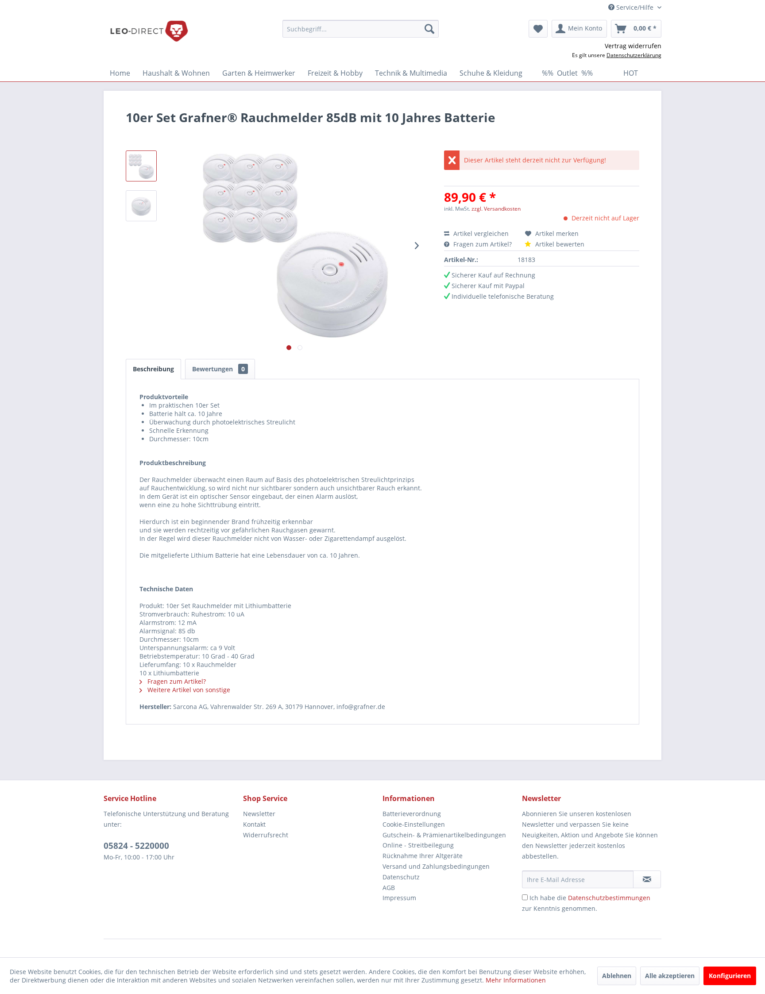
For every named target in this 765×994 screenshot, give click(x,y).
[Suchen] (429, 29)
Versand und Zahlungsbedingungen (436, 866)
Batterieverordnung (411, 813)
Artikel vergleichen (483, 233)
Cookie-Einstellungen (413, 824)
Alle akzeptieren (670, 975)
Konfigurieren (730, 975)
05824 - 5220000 (136, 845)
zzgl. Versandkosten (496, 208)
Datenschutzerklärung (634, 55)
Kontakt (254, 824)
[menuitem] (360, 29)
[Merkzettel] (538, 29)
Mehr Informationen (516, 980)
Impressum (399, 898)
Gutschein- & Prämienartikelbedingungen (444, 835)
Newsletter (259, 813)
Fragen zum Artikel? (483, 244)
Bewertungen (218, 369)
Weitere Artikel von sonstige (188, 690)
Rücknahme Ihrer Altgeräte (422, 855)
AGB (388, 887)
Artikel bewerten (558, 244)
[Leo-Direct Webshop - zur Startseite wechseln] (148, 31)
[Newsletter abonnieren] (647, 879)
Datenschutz (401, 877)
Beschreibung (153, 369)
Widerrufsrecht (265, 835)
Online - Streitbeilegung (418, 845)
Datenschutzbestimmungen (609, 898)
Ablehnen (616, 975)
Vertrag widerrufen (633, 46)
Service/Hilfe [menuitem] (634, 7)
